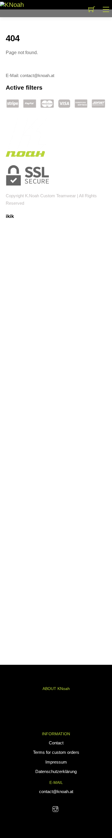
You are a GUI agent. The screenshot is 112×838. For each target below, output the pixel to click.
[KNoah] (12, 4)
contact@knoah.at (56, 791)
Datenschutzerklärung (56, 771)
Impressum (56, 762)
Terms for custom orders (56, 752)
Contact (56, 742)
